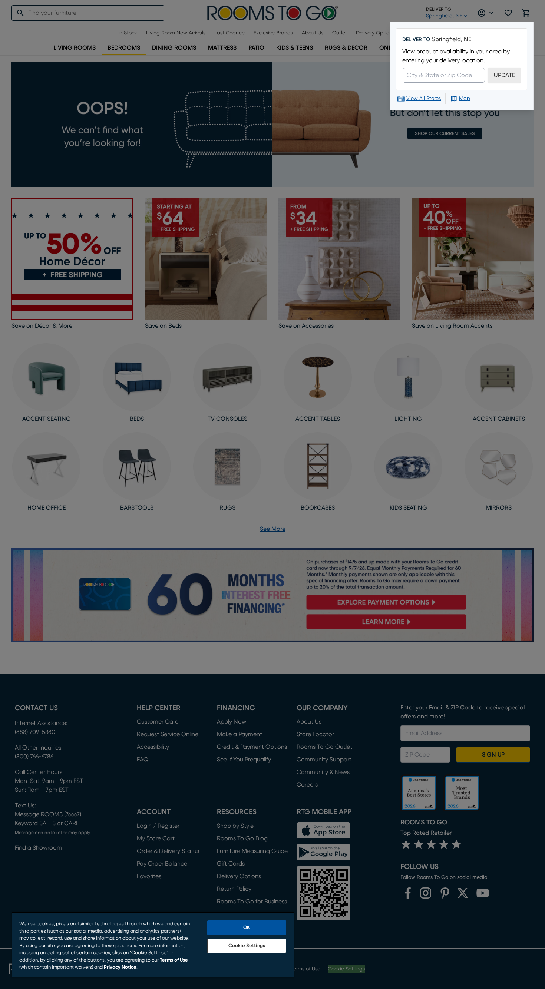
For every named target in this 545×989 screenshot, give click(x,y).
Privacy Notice (120, 967)
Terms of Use (174, 960)
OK (246, 927)
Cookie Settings (246, 945)
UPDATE (504, 75)
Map (464, 98)
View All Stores (423, 98)
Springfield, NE (451, 39)
